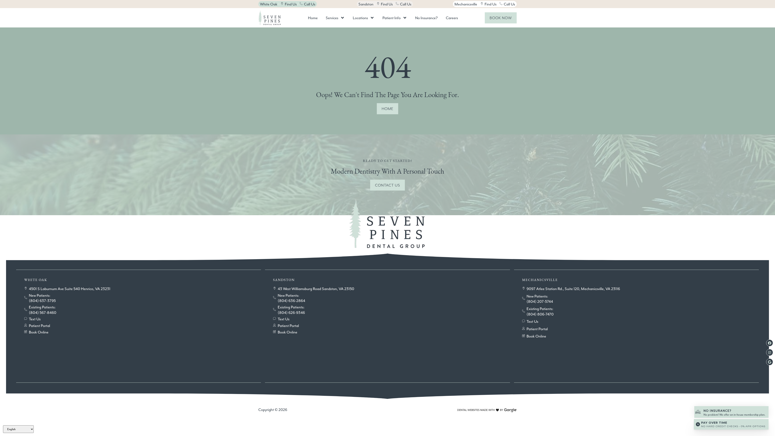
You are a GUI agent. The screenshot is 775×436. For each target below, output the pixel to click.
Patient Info (391, 17)
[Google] (769, 361)
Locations (360, 17)
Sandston (284, 280)
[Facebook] (769, 343)
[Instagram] (769, 352)
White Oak (35, 280)
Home (313, 17)
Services (332, 17)
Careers (452, 17)
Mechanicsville (540, 280)
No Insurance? (426, 17)
